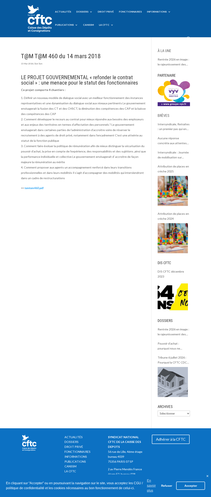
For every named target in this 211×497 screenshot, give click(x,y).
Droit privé (106, 11)
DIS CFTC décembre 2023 (171, 274)
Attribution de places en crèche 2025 (173, 169)
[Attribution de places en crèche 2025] (173, 191)
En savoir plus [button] (151, 485)
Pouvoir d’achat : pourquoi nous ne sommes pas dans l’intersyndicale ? (169, 346)
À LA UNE (164, 51)
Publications (64, 24)
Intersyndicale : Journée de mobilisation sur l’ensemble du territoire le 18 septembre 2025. (173, 155)
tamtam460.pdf (34, 188)
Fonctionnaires (130, 11)
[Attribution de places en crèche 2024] (173, 238)
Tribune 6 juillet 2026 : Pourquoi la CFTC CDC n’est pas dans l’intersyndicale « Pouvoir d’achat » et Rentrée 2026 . (173, 360)
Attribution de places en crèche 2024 (173, 216)
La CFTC (104, 24)
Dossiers (82, 11)
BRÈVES (163, 115)
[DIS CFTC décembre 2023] (173, 296)
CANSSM (88, 24)
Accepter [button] (190, 485)
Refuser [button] (166, 485)
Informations (157, 11)
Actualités (63, 11)
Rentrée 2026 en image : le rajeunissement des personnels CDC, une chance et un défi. (173, 62)
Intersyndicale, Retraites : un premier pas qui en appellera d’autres (174, 127)
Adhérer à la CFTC (170, 439)
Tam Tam (38, 63)
